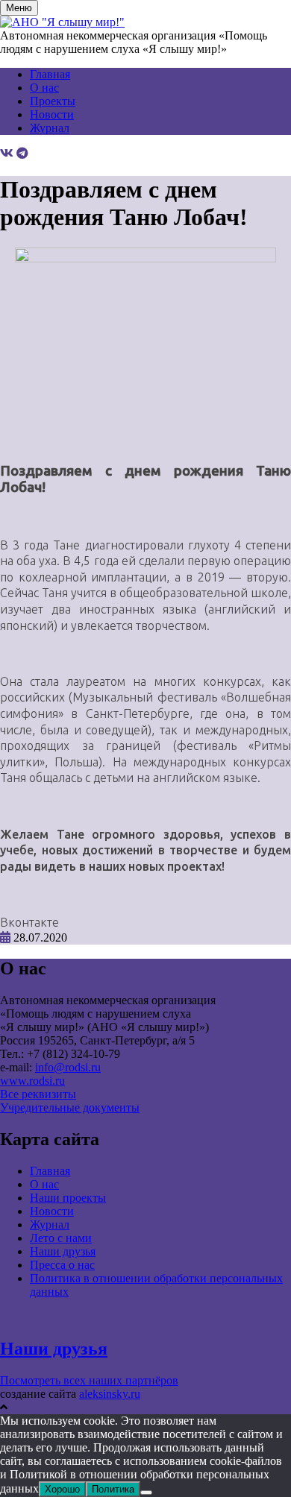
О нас (44, 87)
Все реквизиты (38, 1094)
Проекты (52, 101)
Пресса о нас (62, 1264)
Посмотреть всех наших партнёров (89, 1380)
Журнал (49, 128)
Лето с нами (61, 1238)
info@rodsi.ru (68, 1067)
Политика (113, 1489)
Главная (50, 74)
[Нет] (146, 1492)
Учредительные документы (70, 1107)
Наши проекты (68, 1197)
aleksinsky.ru (109, 1393)
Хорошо (62, 1489)
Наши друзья (63, 1251)
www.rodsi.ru (32, 1080)
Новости (52, 114)
